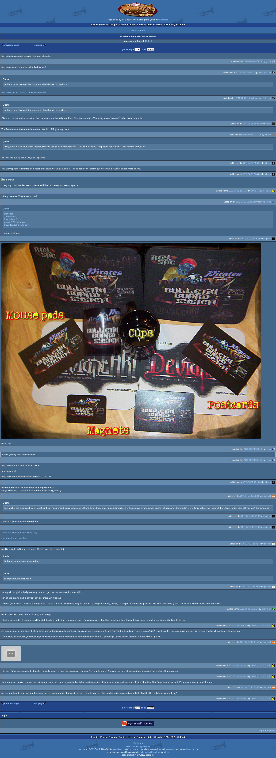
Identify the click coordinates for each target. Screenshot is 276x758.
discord (188, 749)
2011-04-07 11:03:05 (251, 587)
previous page (11, 45)
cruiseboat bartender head (14, 538)
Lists (149, 24)
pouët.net (81, 749)
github (166, 752)
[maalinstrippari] (273, 72)
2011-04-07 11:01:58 (251, 544)
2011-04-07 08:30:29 (253, 449)
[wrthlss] (273, 135)
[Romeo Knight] (273, 202)
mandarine (162, 19)
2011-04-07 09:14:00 (252, 482)
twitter (158, 749)
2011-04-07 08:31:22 (253, 460)
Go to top (138, 743)
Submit (181, 24)
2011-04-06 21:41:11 (252, 163)
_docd (268, 61)
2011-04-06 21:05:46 (245, 98)
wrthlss (268, 135)
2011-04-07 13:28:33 (238, 665)
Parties (122, 24)
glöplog (147, 41)
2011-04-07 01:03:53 (250, 238)
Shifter (268, 124)
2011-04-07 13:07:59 (238, 625)
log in (261, 730)
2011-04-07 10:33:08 (250, 527)
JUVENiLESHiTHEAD (261, 191)
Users (132, 24)
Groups (113, 24)
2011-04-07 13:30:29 (238, 676)
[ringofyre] (273, 238)
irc (198, 749)
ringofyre (267, 238)
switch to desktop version (138, 746)
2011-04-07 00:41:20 (245, 202)
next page (38, 45)
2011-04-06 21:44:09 (252, 174)
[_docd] (273, 61)
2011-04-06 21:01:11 (245, 72)
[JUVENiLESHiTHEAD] (273, 191)
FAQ (173, 24)
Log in (94, 24)
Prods (103, 24)
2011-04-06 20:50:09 (253, 61)
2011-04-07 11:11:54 (249, 609)
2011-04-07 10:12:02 (250, 516)
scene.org (137, 749)
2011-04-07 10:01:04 (249, 496)
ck (123, 19)
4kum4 (268, 163)
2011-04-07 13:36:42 (238, 698)
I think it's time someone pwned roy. (19, 532)
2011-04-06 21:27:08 (252, 135)
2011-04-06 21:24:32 (252, 124)
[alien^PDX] (273, 609)
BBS (166, 24)
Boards (141, 24)
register (271, 730)
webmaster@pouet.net (150, 752)
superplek (266, 496)
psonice (267, 544)
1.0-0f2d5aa (92, 749)
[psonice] (273, 544)
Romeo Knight (264, 202)
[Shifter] (273, 124)
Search (158, 24)
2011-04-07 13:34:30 (249, 687)
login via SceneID (143, 724)
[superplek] (273, 496)
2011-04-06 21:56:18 (238, 191)
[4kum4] (273, 163)
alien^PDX (266, 609)
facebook (169, 749)
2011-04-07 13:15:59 (249, 642)
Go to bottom (138, 30)
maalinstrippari (264, 72)
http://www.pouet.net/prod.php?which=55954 (23, 92)
